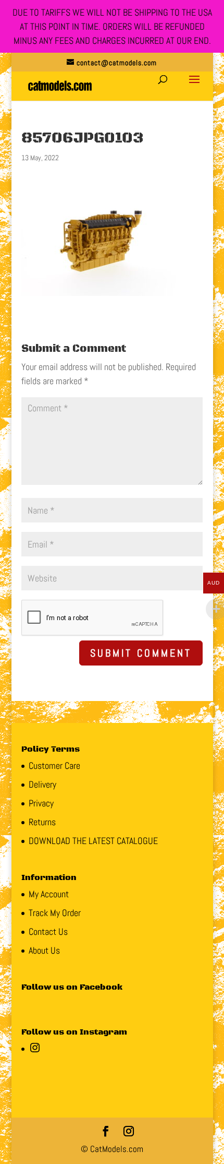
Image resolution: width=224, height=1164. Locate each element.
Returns (42, 822)
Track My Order (55, 913)
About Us (44, 950)
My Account (49, 894)
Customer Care (54, 765)
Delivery (42, 784)
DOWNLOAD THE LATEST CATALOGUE (93, 841)
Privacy (41, 803)
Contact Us (48, 931)
